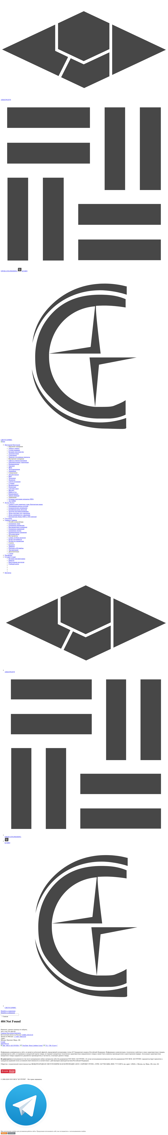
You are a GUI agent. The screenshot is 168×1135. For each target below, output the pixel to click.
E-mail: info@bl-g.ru (5, 1042)
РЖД (10, 476)
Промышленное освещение (18, 532)
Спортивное (13, 455)
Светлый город (14, 488)
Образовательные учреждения (19, 462)
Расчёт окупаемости (15, 539)
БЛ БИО (25, 271)
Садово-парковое (14, 450)
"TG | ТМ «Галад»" (51, 1045)
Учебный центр (14, 564)
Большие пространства (16, 452)
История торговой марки (17, 559)
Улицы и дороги (14, 448)
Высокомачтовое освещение (18, 527)
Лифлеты (12, 546)
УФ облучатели (14, 474)
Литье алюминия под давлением (19, 515)
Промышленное (14, 464)
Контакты (8, 573)
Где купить (8, 518)
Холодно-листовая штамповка (19, 511)
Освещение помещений (16, 529)
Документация (13, 550)
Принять (4, 1133)
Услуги (7, 502)
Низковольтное (14, 485)
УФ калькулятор (14, 534)
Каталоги (12, 545)
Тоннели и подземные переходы (19, 457)
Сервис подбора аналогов (17, 537)
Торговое (12, 466)
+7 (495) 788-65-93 (20, 1036)
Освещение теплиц (15, 530)
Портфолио (8, 555)
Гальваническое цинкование (18, 508)
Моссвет (11, 490)
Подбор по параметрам (16, 541)
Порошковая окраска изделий (18, 506)
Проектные (12, 487)
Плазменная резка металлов (18, 509)
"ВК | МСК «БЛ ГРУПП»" (11, 1045)
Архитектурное (14, 453)
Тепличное (12, 478)
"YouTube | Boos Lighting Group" (32, 1045)
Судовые (11, 483)
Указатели (12, 480)
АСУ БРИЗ (12, 501)
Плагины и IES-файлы (16, 548)
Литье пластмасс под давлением (19, 513)
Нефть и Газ (13, 492)
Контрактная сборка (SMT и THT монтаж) (23, 516)
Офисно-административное (18, 460)
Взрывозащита (13, 494)
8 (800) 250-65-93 (27, 1035)
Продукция (8, 445)
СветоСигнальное (15, 481)
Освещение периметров (16, 525)
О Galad (7, 557)
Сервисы (8, 520)
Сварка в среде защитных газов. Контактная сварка (26, 504)
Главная (3, 1033)
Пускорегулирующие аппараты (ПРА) (21, 499)
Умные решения (14, 495)
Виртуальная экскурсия (16, 562)
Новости (11, 560)
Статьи (11, 553)
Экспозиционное (14, 469)
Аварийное (12, 471)
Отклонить (11, 1133)
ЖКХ (10, 467)
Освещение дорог (14, 523)
